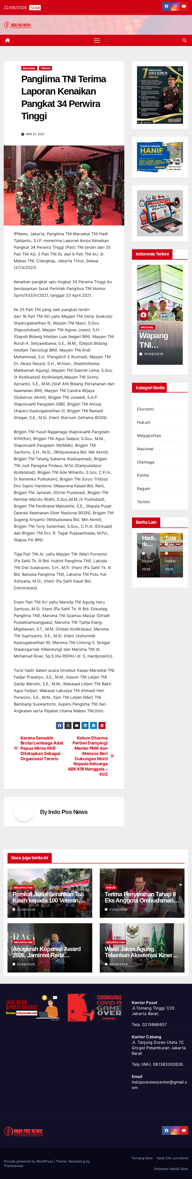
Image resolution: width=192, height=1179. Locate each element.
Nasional (29, 68)
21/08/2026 (118, 909)
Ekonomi (145, 409)
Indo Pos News (67, 811)
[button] (184, 40)
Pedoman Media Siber (171, 1169)
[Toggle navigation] (97, 40)
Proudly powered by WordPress (29, 1161)
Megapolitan (149, 435)
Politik (143, 475)
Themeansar (13, 1166)
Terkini (45, 68)
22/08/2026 (26, 909)
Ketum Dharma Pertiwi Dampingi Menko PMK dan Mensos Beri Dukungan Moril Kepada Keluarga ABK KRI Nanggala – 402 (88, 756)
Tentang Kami (142, 1158)
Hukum (143, 422)
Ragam (143, 488)
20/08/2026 (118, 964)
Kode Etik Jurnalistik (172, 1158)
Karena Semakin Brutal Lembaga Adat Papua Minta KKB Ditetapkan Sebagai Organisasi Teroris (41, 748)
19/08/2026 (154, 354)
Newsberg (77, 1161)
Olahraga (145, 462)
